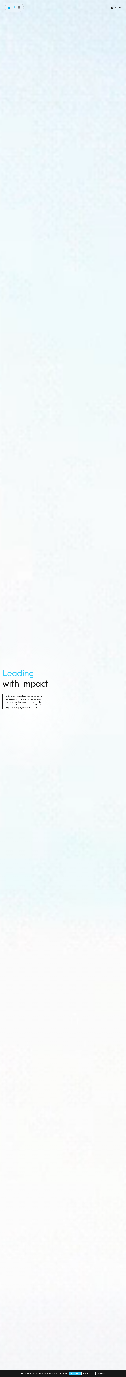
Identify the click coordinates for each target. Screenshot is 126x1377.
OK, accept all (75, 1373)
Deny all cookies (88, 1373)
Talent (39, 7)
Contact (56, 7)
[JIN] (11, 7)
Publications (47, 7)
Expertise (31, 7)
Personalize (101, 1373)
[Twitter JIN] (116, 9)
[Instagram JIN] (120, 8)
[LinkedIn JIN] (112, 8)
